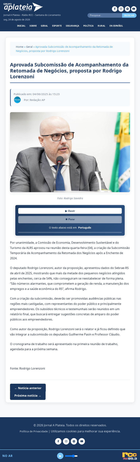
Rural (102, 25)
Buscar (129, 15)
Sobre (33, 25)
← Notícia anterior (27, 388)
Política (88, 25)
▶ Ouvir (70, 210)
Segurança (72, 25)
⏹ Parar (70, 219)
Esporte (57, 25)
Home (19, 46)
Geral (44, 25)
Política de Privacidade (34, 431)
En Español (116, 25)
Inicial (21, 25)
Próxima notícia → (27, 396)
